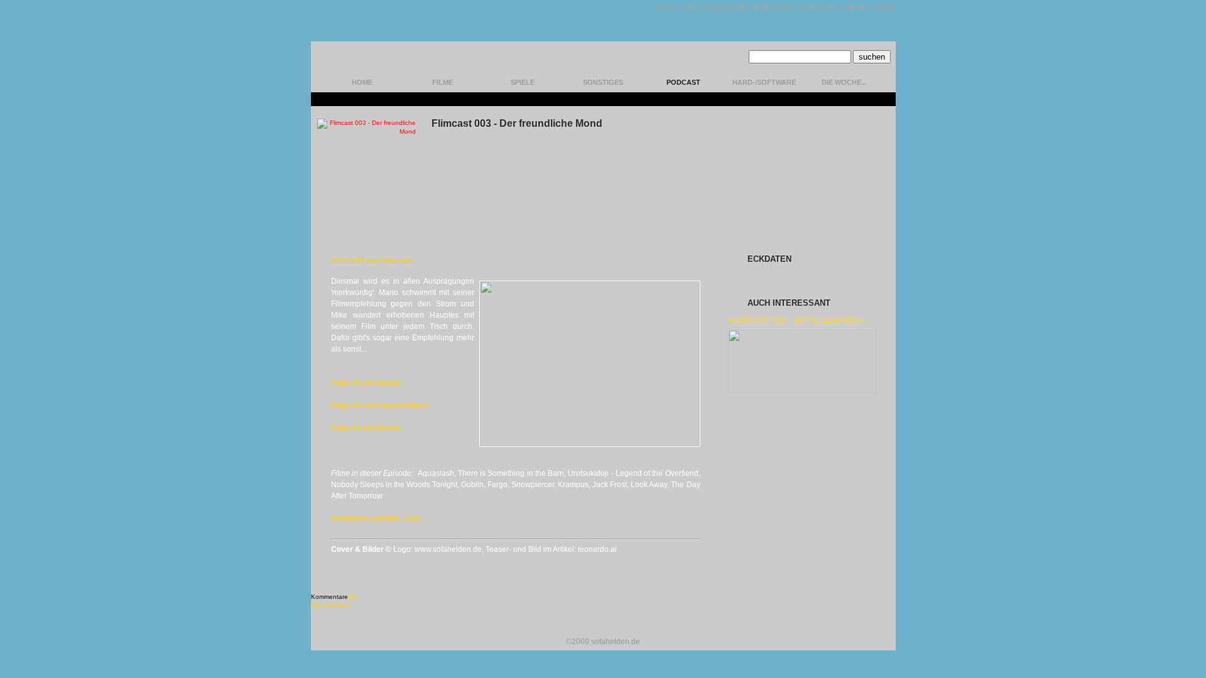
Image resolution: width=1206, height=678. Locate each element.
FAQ (709, 7)
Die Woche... (844, 82)
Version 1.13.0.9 (870, 7)
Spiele (523, 82)
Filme (442, 82)
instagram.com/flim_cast (375, 518)
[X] (352, 596)
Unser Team (677, 7)
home (362, 82)
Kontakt (735, 7)
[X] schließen (331, 605)
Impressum (820, 7)
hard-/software (764, 82)
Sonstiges (603, 82)
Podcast (683, 82)
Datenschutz (775, 7)
